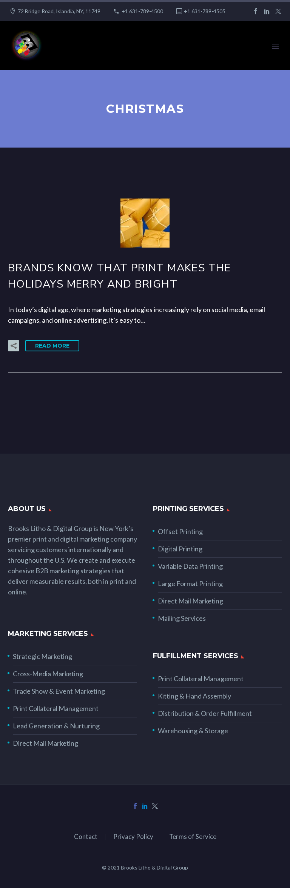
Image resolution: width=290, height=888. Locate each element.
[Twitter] (278, 11)
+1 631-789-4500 (142, 11)
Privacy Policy (133, 837)
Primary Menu (275, 46)
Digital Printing (180, 549)
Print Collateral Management (56, 708)
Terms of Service (192, 837)
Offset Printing (180, 531)
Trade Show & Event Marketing (59, 691)
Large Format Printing (190, 583)
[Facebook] (255, 11)
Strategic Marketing (42, 656)
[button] (13, 345)
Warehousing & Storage (193, 730)
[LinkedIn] (267, 11)
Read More (52, 345)
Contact (85, 837)
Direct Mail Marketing (190, 601)
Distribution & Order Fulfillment (205, 713)
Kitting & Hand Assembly (194, 696)
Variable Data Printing (190, 566)
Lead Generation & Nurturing (56, 726)
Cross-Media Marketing (48, 673)
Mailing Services (182, 618)
